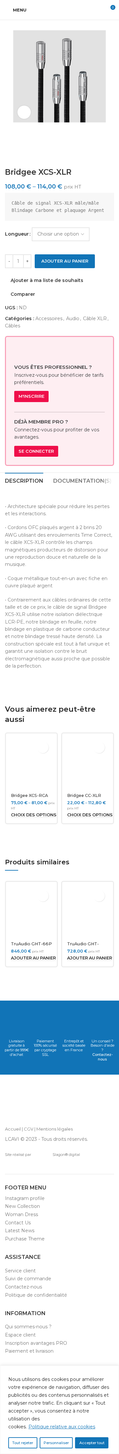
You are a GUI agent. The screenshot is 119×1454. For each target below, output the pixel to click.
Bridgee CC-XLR (84, 795)
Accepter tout (91, 1443)
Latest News (19, 1231)
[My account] (98, 9)
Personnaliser (56, 1443)
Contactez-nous (102, 1056)
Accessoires (48, 318)
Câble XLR (95, 318)
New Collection (22, 1206)
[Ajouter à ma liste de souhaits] (43, 747)
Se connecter (36, 451)
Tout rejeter (22, 1443)
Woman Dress (21, 1214)
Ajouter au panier (64, 261)
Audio (72, 318)
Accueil (13, 1129)
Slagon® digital (66, 1154)
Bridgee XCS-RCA (29, 795)
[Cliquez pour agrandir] (24, 112)
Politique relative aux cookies (61, 1427)
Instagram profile (25, 1198)
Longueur (17, 234)
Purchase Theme (25, 1239)
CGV (28, 1129)
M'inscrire (31, 396)
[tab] (24, 480)
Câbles (12, 326)
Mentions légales (54, 1129)
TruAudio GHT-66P (31, 943)
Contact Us (18, 1223)
